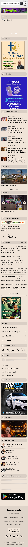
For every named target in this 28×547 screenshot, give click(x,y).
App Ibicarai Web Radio (9, 327)
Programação (14, 517)
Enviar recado (14, 294)
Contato (21, 521)
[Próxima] (23, 26)
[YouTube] (14, 536)
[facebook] (3, 350)
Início (5, 517)
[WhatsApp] (17, 536)
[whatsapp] (18, 350)
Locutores (7, 521)
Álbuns (15, 521)
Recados (9, 524)
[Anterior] (4, 26)
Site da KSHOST (7, 340)
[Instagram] (6, 536)
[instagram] (8, 350)
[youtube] (13, 350)
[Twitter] (21, 536)
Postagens (18, 524)
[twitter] (23, 350)
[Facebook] (10, 536)
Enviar (22, 242)
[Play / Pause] (25, 3)
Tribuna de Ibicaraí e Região (11, 332)
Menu (6, 17)
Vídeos (22, 517)
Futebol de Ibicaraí (8, 336)
